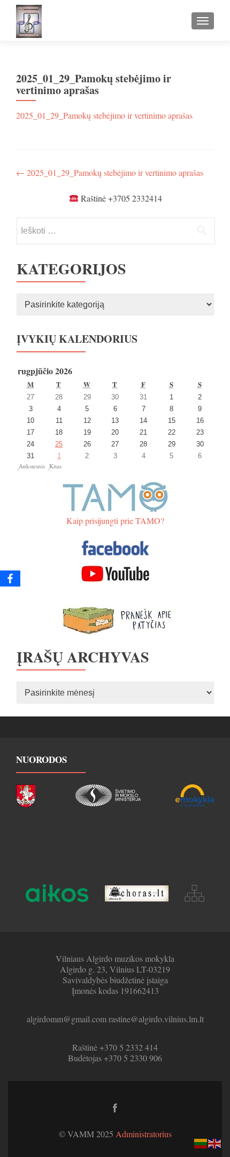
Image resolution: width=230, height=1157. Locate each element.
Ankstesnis (32, 465)
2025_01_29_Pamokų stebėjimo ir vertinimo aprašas (104, 115)
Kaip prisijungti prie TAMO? (115, 520)
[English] (215, 1142)
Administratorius (144, 1133)
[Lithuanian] (201, 1142)
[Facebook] (10, 578)
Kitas (55, 465)
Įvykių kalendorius (77, 338)
